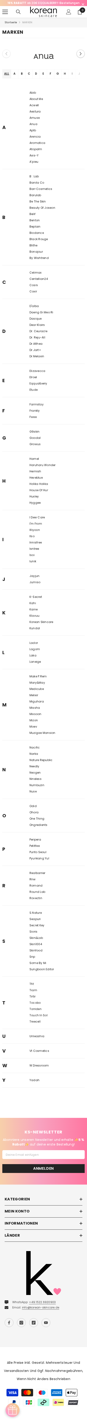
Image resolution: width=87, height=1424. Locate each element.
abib (32, 98)
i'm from (35, 529)
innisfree (35, 548)
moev (33, 732)
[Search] (18, 17)
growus (35, 449)
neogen (35, 778)
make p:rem (38, 681)
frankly (34, 416)
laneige (35, 667)
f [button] (50, 79)
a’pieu (33, 167)
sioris (33, 937)
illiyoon (34, 535)
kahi (32, 608)
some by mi (37, 968)
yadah (34, 1085)
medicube (36, 694)
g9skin (34, 437)
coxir (33, 296)
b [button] (22, 79)
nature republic (41, 765)
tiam (33, 995)
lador (33, 648)
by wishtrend (39, 263)
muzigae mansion (42, 738)
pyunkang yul (39, 863)
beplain (35, 232)
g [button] (57, 79)
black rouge (38, 244)
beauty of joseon (42, 213)
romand (35, 891)
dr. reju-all (37, 342)
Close (83, 4)
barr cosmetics (40, 194)
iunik (32, 566)
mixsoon (35, 719)
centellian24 (38, 284)
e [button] (43, 79)
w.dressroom (39, 1071)
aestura (35, 117)
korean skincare (41, 627)
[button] (81, 59)
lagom (34, 654)
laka (32, 660)
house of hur (38, 495)
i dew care (37, 522)
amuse (34, 123)
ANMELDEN (43, 1173)
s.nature (35, 918)
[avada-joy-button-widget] (12, 1410)
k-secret (35, 602)
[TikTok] (33, 1327)
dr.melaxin (36, 361)
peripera (35, 845)
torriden (35, 1014)
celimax (35, 278)
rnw (32, 884)
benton (34, 225)
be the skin (37, 207)
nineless (35, 784)
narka (33, 759)
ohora (34, 817)
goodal (35, 443)
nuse (33, 796)
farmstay (36, 409)
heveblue (36, 483)
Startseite (11, 27)
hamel (34, 464)
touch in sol (38, 1020)
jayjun (34, 581)
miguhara (36, 707)
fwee (33, 422)
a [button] (14, 79)
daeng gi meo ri (41, 317)
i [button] (72, 79)
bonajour (36, 257)
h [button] (65, 79)
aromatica (37, 148)
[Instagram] (21, 1327)
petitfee (34, 851)
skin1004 (35, 949)
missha (34, 713)
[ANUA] (43, 58)
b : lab (34, 181)
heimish (35, 476)
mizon (33, 725)
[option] (43, 58)
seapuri (35, 924)
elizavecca (37, 376)
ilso (32, 541)
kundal (34, 633)
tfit (31, 989)
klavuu (34, 621)
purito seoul (37, 857)
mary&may (37, 688)
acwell (34, 110)
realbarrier (37, 878)
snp (32, 962)
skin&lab (36, 943)
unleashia (36, 1041)
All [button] (6, 79)
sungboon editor (41, 974)
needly (34, 771)
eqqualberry (38, 389)
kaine (33, 614)
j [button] (79, 79)
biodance (36, 238)
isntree (34, 554)
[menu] (5, 17)
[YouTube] (46, 1327)
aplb (32, 135)
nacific (34, 753)
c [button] (29, 79)
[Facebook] (9, 1327)
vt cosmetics (39, 1056)
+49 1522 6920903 (42, 1307)
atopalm (35, 154)
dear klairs (37, 330)
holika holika (38, 489)
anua (33, 129)
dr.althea (35, 349)
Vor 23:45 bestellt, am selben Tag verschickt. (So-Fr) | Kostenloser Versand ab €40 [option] (44, 5)
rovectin (35, 903)
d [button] (36, 79)
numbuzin (36, 790)
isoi (32, 560)
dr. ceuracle (38, 336)
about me (36, 104)
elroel (33, 382)
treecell (35, 1027)
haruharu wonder (42, 470)
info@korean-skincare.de (40, 1312)
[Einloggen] (68, 17)
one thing (36, 824)
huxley (34, 501)
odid (33, 811)
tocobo (35, 1008)
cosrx (33, 290)
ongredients (38, 830)
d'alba (34, 311)
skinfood (35, 955)
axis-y (34, 160)
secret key (36, 930)
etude (33, 395)
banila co (36, 188)
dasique (35, 324)
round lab (37, 897)
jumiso (34, 587)
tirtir (32, 1001)
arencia (35, 142)
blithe (33, 250)
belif (32, 219)
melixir (33, 700)
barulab (35, 200)
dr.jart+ (35, 355)
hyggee (35, 508)
